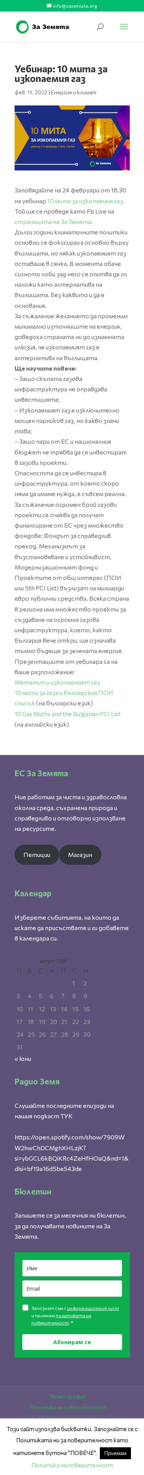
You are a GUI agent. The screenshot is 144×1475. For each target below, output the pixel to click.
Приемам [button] (115, 1453)
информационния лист (93, 1308)
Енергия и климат (73, 92)
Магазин (80, 854)
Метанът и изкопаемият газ (57, 682)
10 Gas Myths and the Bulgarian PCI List (68, 713)
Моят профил (68, 1396)
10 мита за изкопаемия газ (85, 200)
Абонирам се (72, 1342)
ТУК (66, 1115)
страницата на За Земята (53, 221)
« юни (23, 1058)
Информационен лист (67, 1418)
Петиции (36, 854)
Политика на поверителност (68, 1407)
